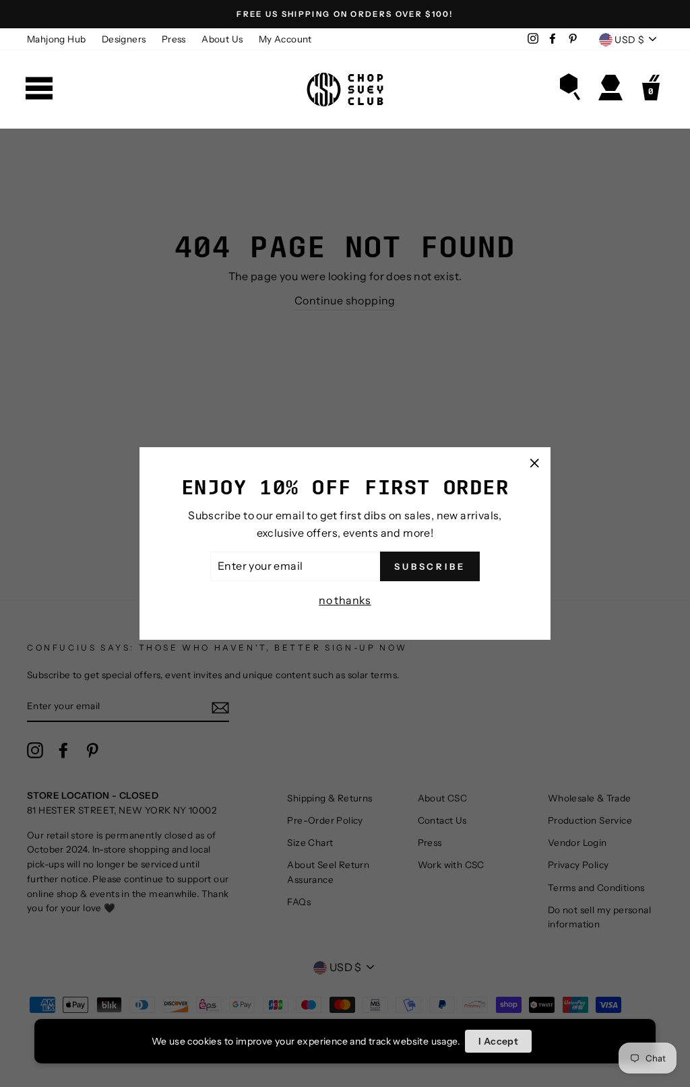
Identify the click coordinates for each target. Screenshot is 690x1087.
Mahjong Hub (56, 39)
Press (174, 39)
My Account (285, 39)
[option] (345, 14)
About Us (222, 39)
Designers (124, 39)
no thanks (345, 600)
